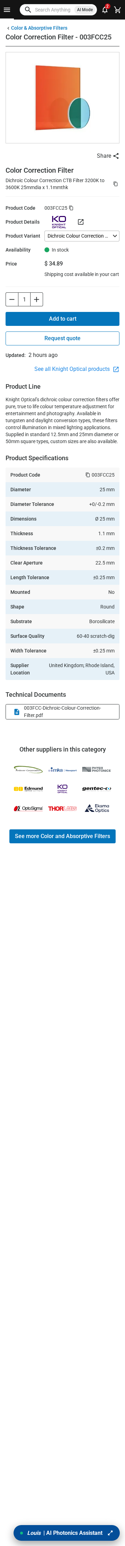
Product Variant (23, 236)
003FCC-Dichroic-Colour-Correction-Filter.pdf (62, 711)
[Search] (28, 10)
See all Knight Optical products (72, 369)
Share (104, 155)
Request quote (62, 338)
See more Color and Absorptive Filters (62, 836)
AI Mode (85, 9)
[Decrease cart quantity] (12, 299)
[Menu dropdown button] (7, 10)
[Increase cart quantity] (37, 299)
